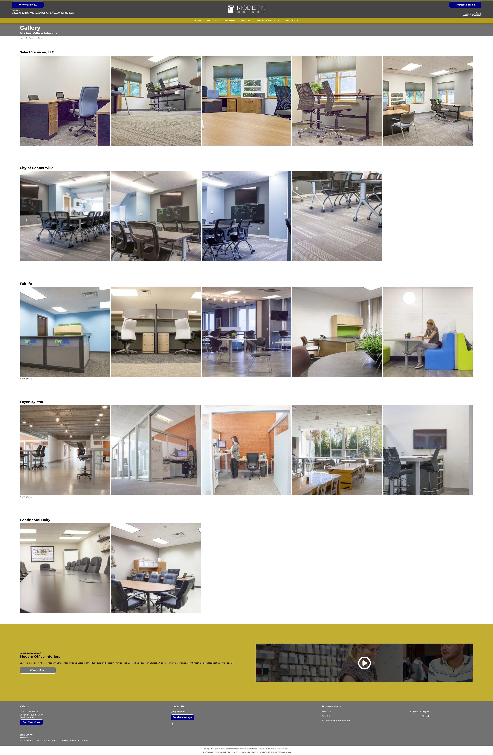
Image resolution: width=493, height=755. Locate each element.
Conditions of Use (243, 748)
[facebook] (173, 724)
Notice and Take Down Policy (260, 748)
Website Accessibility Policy (280, 748)
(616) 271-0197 (472, 15)
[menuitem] (198, 20)
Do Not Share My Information (226, 748)
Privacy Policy (209, 748)
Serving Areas (27, 717)
